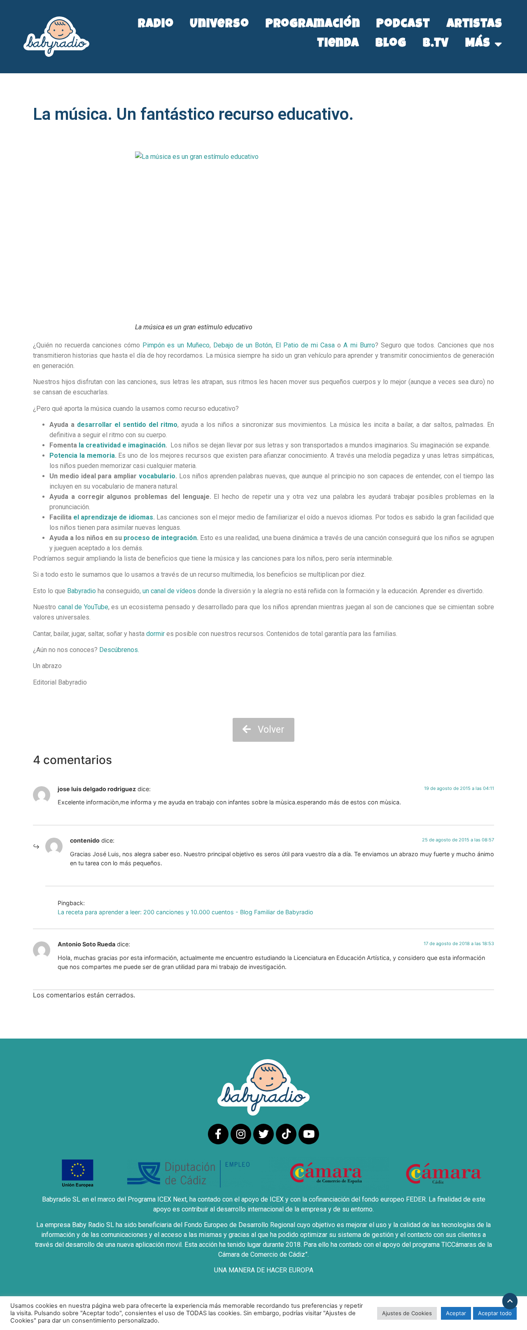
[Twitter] (263, 1134)
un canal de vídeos (169, 591)
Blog (390, 44)
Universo (219, 25)
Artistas (474, 25)
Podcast (403, 25)
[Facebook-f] (218, 1134)
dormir (155, 634)
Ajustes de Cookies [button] (407, 1313)
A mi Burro (359, 345)
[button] (263, 730)
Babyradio (81, 591)
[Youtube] (308, 1134)
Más (477, 44)
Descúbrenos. (119, 650)
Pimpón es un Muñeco (175, 345)
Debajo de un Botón (242, 345)
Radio (156, 25)
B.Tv (436, 44)
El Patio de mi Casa (305, 345)
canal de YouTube (83, 607)
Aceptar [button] (456, 1313)
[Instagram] (241, 1134)
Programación (313, 25)
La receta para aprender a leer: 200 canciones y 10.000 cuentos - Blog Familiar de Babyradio (185, 911)
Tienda (338, 44)
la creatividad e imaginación (122, 445)
